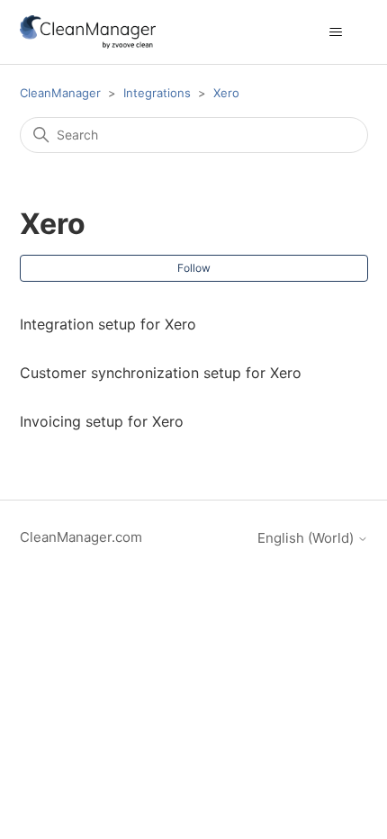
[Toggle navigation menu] (336, 32)
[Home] (88, 32)
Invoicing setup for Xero (102, 421)
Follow (194, 268)
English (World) (307, 538)
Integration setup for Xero (108, 324)
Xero (226, 93)
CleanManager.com (81, 537)
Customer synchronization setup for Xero (161, 373)
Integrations (157, 93)
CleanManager (60, 93)
